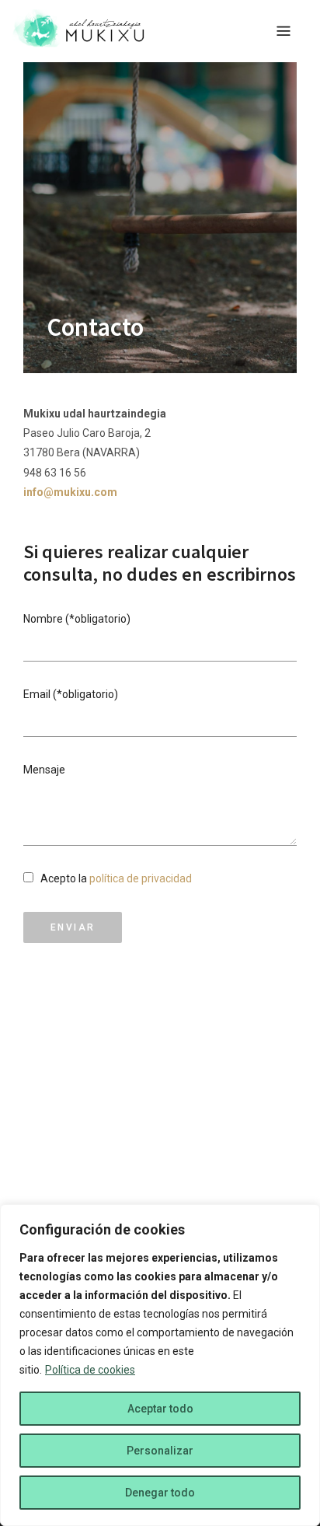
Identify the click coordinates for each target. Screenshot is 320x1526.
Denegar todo (160, 1492)
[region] (160, 1365)
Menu (283, 31)
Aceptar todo (160, 1408)
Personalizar (160, 1450)
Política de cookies (90, 1370)
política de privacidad (140, 878)
